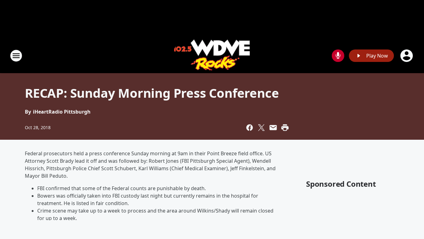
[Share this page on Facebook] (249, 127)
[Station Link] (212, 55)
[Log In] (407, 55)
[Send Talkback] (338, 55)
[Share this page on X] (261, 127)
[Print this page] (285, 127)
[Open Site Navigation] (16, 55)
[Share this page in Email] (273, 127)
